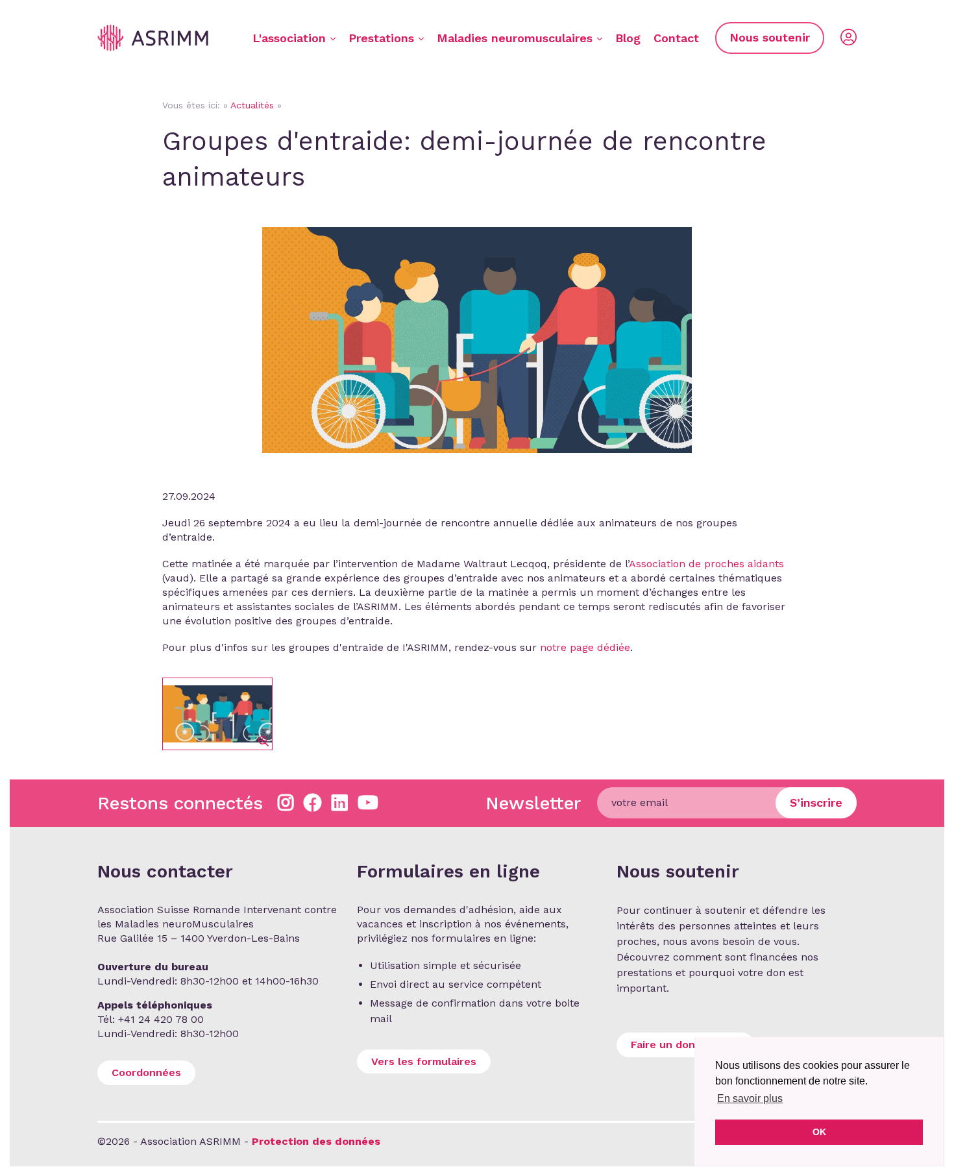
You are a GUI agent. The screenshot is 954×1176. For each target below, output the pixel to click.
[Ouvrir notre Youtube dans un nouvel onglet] (368, 803)
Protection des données (316, 1141)
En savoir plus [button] (750, 1098)
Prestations (381, 38)
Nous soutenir (769, 37)
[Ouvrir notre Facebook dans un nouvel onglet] (313, 803)
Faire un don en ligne (685, 1044)
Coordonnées (146, 1072)
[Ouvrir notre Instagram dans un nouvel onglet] (286, 803)
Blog (628, 38)
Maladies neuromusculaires (515, 38)
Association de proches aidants (706, 563)
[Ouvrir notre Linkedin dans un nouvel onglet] (340, 803)
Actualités (252, 105)
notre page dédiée (585, 647)
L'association (289, 38)
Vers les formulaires (423, 1061)
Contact (676, 38)
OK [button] (819, 1132)
